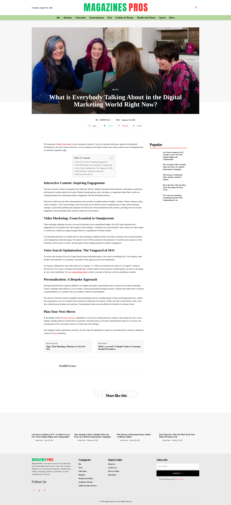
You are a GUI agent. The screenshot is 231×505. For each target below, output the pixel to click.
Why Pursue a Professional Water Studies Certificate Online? (173, 177)
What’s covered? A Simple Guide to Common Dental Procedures (119, 347)
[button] (196, 7)
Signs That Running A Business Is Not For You (66, 347)
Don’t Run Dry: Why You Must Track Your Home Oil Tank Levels (174, 187)
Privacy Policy (179, 479)
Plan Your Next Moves (84, 174)
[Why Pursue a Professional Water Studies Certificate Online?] (155, 177)
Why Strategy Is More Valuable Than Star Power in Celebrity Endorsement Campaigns (174, 167)
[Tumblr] (39, 490)
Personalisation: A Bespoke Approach (90, 171)
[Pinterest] (34, 490)
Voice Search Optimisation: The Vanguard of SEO (94, 168)
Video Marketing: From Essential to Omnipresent (94, 165)
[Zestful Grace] (49, 366)
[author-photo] (33, 440)
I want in (176, 473)
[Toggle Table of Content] (110, 158)
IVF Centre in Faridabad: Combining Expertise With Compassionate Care (173, 198)
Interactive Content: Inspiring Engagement (91, 162)
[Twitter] (45, 490)
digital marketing (64, 144)
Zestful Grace (105, 120)
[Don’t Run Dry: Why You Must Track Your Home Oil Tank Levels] (155, 187)
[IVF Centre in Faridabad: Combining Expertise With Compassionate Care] (155, 198)
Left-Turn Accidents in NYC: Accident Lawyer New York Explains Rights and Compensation (51, 435)
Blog (115, 90)
